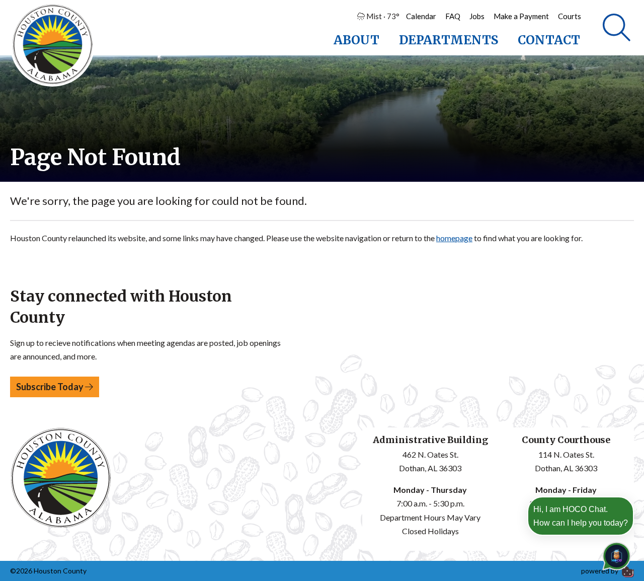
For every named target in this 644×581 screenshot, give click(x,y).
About (356, 40)
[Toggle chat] (614, 554)
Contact (549, 40)
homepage (454, 238)
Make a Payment (521, 16)
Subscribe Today (50, 386)
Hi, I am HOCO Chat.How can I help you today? (580, 516)
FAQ (452, 16)
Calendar (421, 16)
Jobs (477, 16)
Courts (569, 16)
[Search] (616, 27)
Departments (448, 40)
